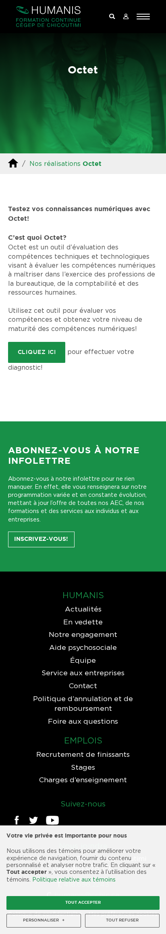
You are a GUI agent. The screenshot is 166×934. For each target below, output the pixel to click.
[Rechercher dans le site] (112, 17)
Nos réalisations (55, 163)
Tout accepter (83, 903)
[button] (143, 16)
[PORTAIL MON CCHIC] (126, 17)
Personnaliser (43, 920)
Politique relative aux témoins (74, 879)
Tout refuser (122, 920)
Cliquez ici (37, 352)
